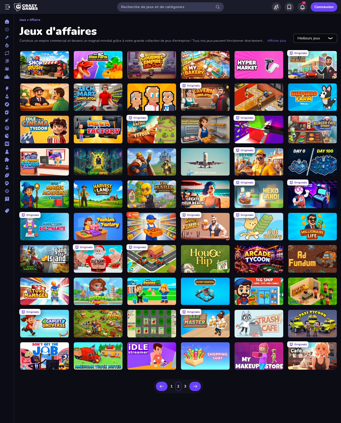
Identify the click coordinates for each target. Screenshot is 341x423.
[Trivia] (7, 199)
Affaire (34, 20)
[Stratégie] (7, 183)
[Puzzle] (7, 159)
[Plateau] (7, 152)
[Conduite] (7, 128)
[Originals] (7, 61)
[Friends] (276, 7)
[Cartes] (7, 112)
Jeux (22, 20)
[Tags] (7, 211)
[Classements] (7, 77)
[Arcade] (7, 96)
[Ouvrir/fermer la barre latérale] (7, 7)
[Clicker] (7, 120)
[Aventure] (7, 104)
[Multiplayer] (7, 69)
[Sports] (7, 175)
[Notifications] (302, 7)
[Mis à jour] (7, 53)
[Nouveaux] (7, 37)
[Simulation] (7, 167)
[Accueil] (7, 22)
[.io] (7, 136)
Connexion (324, 7)
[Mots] (7, 144)
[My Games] (289, 7)
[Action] (7, 89)
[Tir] (7, 191)
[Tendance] (7, 45)
